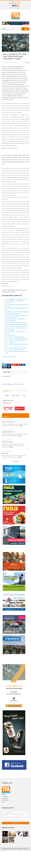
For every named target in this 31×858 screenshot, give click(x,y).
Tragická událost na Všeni (15, 3)
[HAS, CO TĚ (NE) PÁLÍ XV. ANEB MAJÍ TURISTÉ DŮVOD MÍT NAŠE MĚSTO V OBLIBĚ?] (15, 43)
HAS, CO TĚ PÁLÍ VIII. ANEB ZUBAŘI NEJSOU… (15, 337)
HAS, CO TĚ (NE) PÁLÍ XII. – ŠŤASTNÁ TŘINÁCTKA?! (15, 326)
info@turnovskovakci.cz (23, 848)
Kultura (7, 395)
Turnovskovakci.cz (12, 848)
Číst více (21, 425)
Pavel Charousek (6, 376)
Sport (24, 395)
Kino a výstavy (15, 395)
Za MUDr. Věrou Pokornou (8, 422)
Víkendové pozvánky (7, 441)
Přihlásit (12, 8)
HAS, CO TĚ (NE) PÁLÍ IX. (10, 335)
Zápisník (27, 62)
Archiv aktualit (15, 461)
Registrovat (17, 8)
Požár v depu (5, 453)
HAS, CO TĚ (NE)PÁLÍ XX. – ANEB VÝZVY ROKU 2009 (16, 299)
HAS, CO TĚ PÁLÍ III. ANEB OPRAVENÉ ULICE (14, 349)
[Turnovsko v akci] (15, 15)
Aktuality (6, 416)
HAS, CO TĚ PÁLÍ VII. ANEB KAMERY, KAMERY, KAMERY (16, 338)
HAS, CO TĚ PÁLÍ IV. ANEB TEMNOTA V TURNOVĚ (15, 347)
